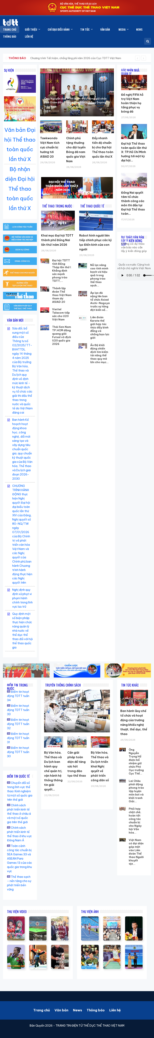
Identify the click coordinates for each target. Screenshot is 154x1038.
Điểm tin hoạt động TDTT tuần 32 (18, 724)
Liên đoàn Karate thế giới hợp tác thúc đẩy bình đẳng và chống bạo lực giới (99, 327)
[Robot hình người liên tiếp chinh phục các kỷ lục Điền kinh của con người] (96, 221)
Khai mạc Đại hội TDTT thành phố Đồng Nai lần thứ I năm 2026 (57, 240)
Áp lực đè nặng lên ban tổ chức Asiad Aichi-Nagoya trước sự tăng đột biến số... (100, 301)
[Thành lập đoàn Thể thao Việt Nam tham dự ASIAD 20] (44, 289)
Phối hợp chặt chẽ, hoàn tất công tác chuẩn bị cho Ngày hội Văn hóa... (135, 820)
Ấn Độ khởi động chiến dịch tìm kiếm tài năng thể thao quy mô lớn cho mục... (99, 353)
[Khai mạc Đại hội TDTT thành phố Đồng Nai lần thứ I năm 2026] (58, 221)
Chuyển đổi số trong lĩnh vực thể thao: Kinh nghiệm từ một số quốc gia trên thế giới (19, 791)
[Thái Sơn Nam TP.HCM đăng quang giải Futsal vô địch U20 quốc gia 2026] (44, 327)
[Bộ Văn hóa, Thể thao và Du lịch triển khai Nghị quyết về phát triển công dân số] (100, 742)
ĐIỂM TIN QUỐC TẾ (18, 776)
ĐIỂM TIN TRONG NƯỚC (17, 687)
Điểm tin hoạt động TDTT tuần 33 (18, 710)
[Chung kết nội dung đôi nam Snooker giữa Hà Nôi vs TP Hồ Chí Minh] (38, 918)
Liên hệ (115, 1010)
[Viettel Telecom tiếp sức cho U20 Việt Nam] (44, 310)
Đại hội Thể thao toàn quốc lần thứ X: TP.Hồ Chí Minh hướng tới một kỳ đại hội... (134, 152)
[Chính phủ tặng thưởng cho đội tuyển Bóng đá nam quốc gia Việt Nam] (77, 126)
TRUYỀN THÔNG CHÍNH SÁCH (63, 685)
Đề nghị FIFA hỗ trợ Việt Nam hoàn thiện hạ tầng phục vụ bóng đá (132, 103)
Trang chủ (41, 1010)
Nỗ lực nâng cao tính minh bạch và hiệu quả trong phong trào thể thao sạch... (99, 275)
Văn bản (61, 1010)
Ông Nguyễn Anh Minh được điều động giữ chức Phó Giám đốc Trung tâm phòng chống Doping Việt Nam (75, 102)
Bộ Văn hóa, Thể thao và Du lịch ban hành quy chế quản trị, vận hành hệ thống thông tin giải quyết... (53, 771)
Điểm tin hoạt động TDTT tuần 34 (18, 696)
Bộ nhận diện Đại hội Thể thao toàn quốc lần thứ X (20, 188)
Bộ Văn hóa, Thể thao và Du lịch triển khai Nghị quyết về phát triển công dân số (100, 766)
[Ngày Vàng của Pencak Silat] (38, 947)
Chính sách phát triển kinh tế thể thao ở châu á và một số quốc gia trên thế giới (19, 813)
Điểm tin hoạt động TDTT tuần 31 (18, 738)
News (77, 1010)
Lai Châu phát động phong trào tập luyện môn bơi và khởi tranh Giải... (136, 791)
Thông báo (96, 1010)
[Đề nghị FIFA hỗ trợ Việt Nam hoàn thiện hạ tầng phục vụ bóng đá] (134, 75)
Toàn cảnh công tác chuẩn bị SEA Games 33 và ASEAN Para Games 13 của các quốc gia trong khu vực (19, 858)
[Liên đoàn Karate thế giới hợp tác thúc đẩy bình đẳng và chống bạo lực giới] (82, 318)
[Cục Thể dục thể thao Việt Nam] (10, 22)
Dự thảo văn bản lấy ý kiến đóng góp (132, 241)
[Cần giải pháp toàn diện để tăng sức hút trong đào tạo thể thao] (76, 742)
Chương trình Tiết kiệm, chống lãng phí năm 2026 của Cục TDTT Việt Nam (75, 58)
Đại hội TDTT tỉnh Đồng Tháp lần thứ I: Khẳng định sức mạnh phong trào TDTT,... (61, 270)
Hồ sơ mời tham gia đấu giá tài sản (29, 58)
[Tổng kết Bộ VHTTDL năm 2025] (16, 947)
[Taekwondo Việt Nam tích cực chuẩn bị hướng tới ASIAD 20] (51, 126)
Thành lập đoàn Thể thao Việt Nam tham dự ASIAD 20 (62, 295)
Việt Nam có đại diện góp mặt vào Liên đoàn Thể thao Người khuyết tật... (136, 851)
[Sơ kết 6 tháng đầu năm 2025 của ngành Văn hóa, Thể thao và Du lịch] (16, 918)
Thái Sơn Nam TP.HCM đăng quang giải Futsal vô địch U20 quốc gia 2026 (61, 335)
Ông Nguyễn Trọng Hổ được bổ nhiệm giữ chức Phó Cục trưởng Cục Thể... (136, 761)
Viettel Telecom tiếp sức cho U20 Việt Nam (61, 314)
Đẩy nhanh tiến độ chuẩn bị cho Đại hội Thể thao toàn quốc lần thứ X (102, 147)
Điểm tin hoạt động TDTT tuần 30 (18, 752)
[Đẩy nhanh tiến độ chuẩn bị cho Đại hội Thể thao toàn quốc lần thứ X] (103, 126)
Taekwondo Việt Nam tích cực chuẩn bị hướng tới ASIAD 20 (50, 147)
